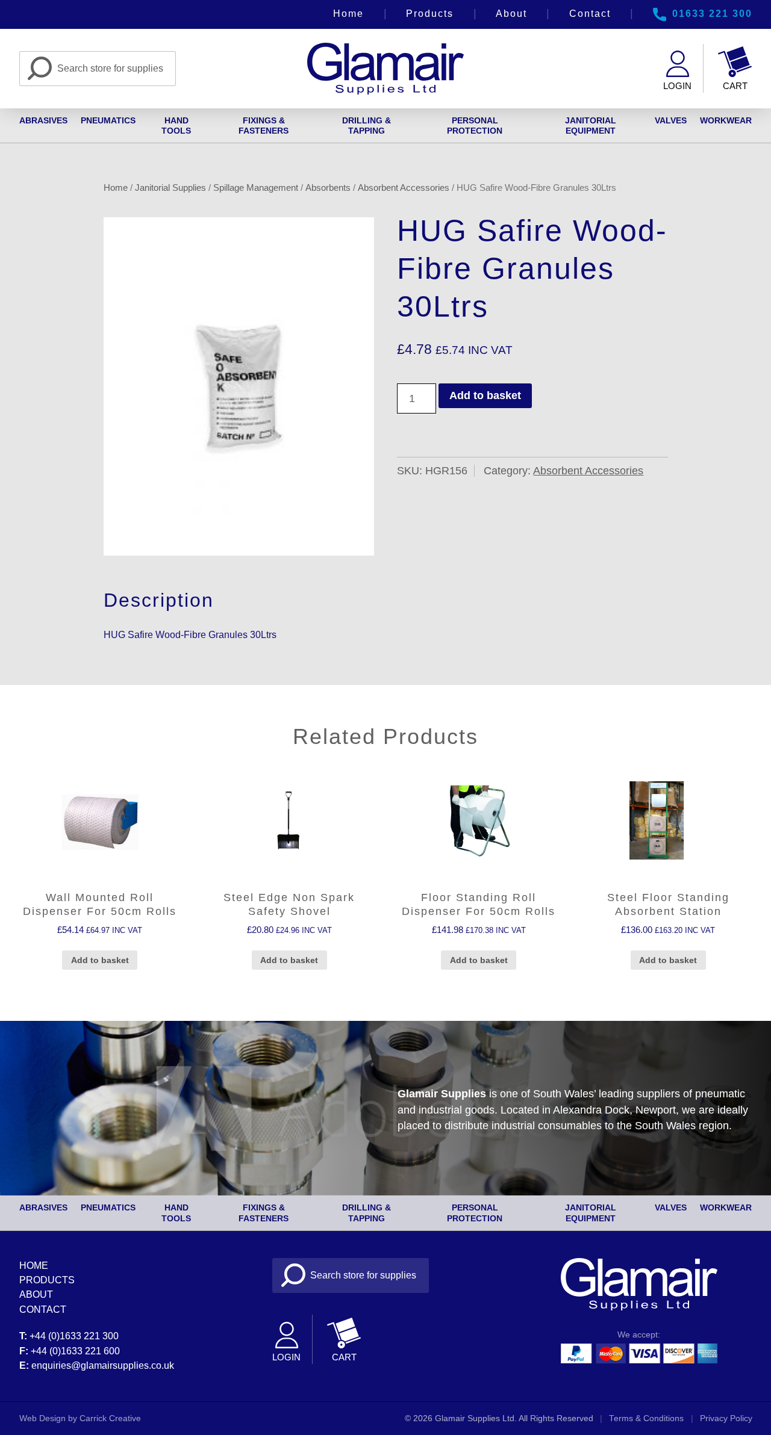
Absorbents (328, 187)
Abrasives (43, 120)
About (511, 13)
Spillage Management (255, 187)
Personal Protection (474, 125)
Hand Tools (176, 125)
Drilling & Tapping (366, 125)
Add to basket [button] (100, 960)
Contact (590, 13)
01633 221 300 (712, 13)
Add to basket (485, 395)
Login (677, 86)
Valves (671, 120)
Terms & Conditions (646, 1418)
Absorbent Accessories (403, 187)
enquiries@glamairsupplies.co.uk (102, 1365)
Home (348, 13)
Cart (735, 86)
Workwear (726, 120)
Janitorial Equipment (590, 125)
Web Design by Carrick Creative (80, 1418)
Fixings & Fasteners (264, 125)
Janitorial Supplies (170, 187)
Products (430, 13)
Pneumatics (108, 120)
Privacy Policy (726, 1418)
